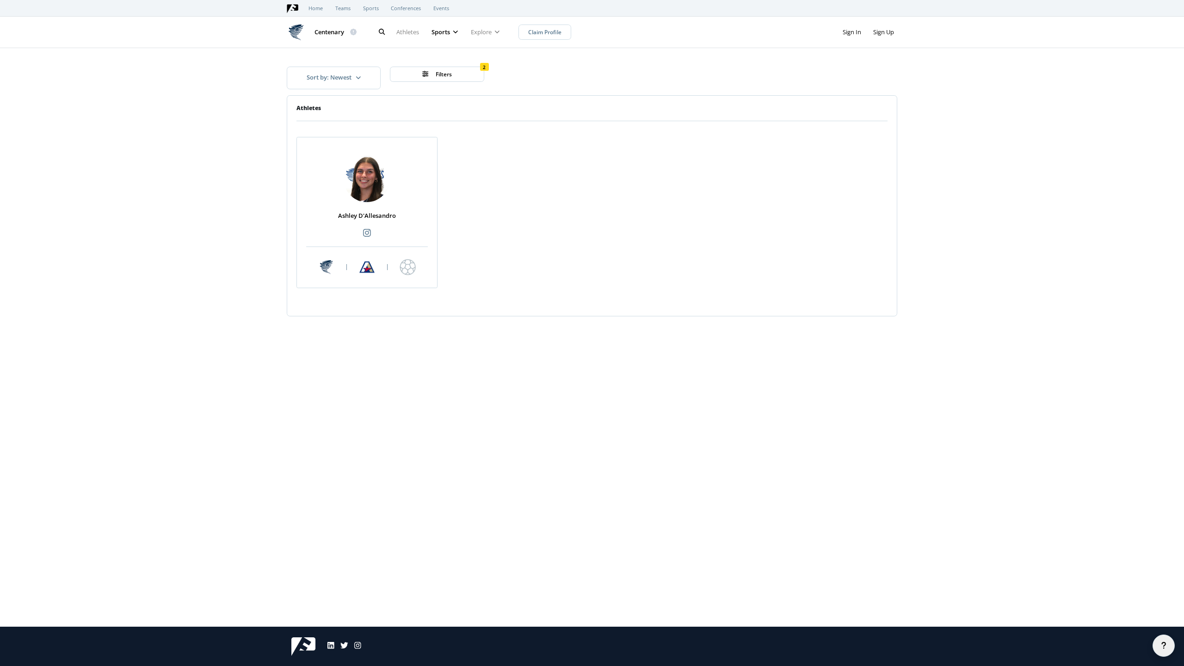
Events (441, 8)
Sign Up (883, 32)
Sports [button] (441, 32)
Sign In (852, 32)
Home (315, 8)
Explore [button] (482, 32)
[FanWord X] (341, 646)
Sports (371, 8)
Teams (343, 8)
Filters (443, 74)
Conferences (406, 8)
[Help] (1164, 646)
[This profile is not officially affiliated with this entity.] (354, 32)
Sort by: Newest (330, 77)
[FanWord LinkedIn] (327, 646)
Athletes (407, 32)
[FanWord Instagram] (354, 646)
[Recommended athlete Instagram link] (367, 233)
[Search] (381, 32)
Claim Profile (544, 32)
